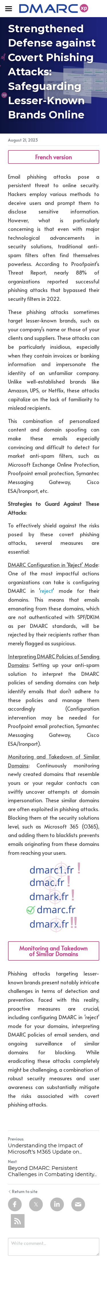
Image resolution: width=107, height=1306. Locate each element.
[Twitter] (36, 1204)
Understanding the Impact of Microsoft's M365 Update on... (45, 1148)
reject (46, 590)
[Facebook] (15, 1204)
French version (53, 157)
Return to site (24, 1191)
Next (12, 1161)
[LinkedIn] (57, 1204)
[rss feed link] (18, 1221)
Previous (16, 1139)
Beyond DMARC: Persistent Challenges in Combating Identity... (52, 1171)
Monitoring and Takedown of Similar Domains (53, 951)
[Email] (78, 1204)
